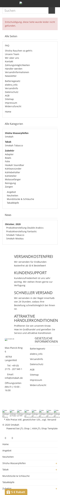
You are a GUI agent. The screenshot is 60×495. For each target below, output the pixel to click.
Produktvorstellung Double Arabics (25, 227)
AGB (7, 95)
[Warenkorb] (55, 4)
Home (8, 111)
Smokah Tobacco (14, 145)
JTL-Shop (25, 428)
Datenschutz (11, 92)
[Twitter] (8, 403)
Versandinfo (11, 88)
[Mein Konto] (49, 4)
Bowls (8, 157)
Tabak (5, 469)
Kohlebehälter (12, 172)
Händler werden (13, 68)
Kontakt (9, 61)
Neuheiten (12, 195)
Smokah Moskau (15, 238)
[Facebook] (4, 403)
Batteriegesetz (12, 81)
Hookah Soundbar (14, 165)
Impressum (11, 102)
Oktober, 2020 (13, 224)
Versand (51, 419)
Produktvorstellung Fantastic (21, 231)
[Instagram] (21, 403)
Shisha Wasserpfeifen (14, 463)
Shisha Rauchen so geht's (18, 50)
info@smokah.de (14, 377)
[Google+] (12, 403)
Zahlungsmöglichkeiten (17, 65)
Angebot (11, 191)
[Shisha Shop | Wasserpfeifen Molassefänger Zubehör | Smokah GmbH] (30, 4)
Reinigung (10, 183)
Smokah (9, 136)
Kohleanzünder (13, 168)
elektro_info (11, 84)
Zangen (9, 186)
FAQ (7, 45)
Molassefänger (13, 179)
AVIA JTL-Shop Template (45, 428)
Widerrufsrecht (13, 106)
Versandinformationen (17, 72)
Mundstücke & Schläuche (20, 199)
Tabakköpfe (12, 202)
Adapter (9, 154)
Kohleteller (11, 175)
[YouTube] (16, 403)
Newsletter (11, 75)
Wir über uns (12, 57)
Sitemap (9, 99)
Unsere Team (12, 54)
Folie (7, 161)
